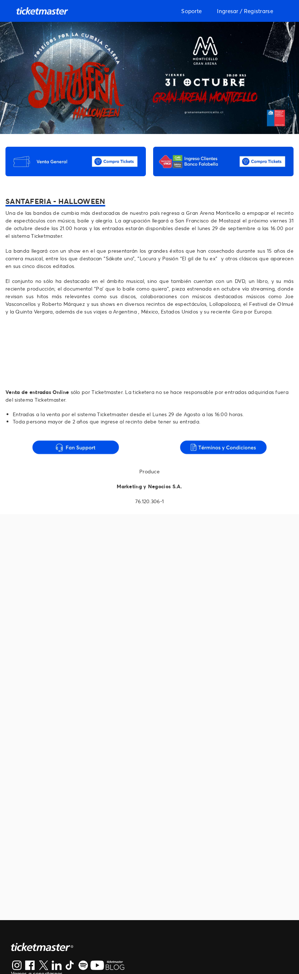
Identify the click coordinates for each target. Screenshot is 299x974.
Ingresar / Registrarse (245, 11)
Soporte (191, 11)
